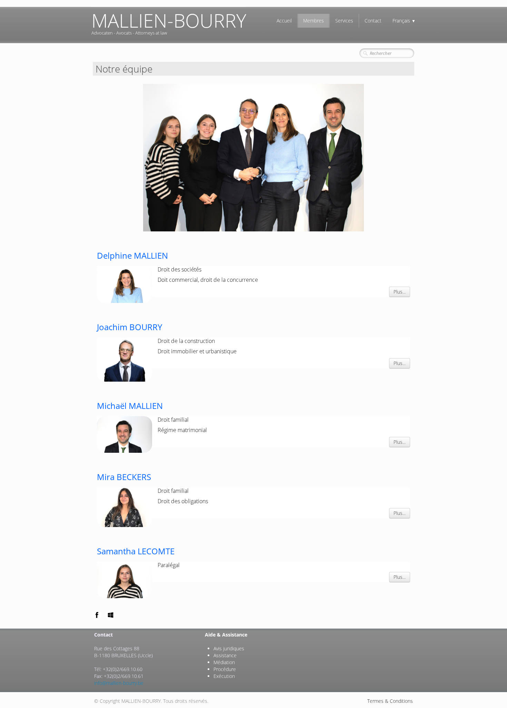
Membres (313, 20)
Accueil (284, 20)
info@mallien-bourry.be (118, 683)
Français (404, 20)
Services (344, 20)
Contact (373, 20)
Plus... (400, 291)
